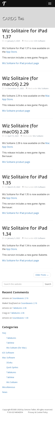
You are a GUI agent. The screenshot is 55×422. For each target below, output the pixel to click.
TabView (10, 342)
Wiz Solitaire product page (16, 110)
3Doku (9, 362)
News (4, 392)
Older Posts (42, 275)
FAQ (4, 333)
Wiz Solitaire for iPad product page (20, 63)
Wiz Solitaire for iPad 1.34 (24, 231)
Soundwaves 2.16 (20, 298)
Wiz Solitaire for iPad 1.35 (24, 180)
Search (48, 284)
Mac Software (8, 357)
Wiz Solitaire (43, 88)
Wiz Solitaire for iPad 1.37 (24, 34)
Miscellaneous (8, 387)
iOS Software (39, 41)
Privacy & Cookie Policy (38, 412)
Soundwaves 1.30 (20, 317)
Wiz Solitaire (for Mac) (16, 347)
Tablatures (11, 338)
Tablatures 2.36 (19, 308)
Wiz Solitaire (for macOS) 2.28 (20, 129)
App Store (11, 51)
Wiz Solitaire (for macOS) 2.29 (20, 81)
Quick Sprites (12, 367)
